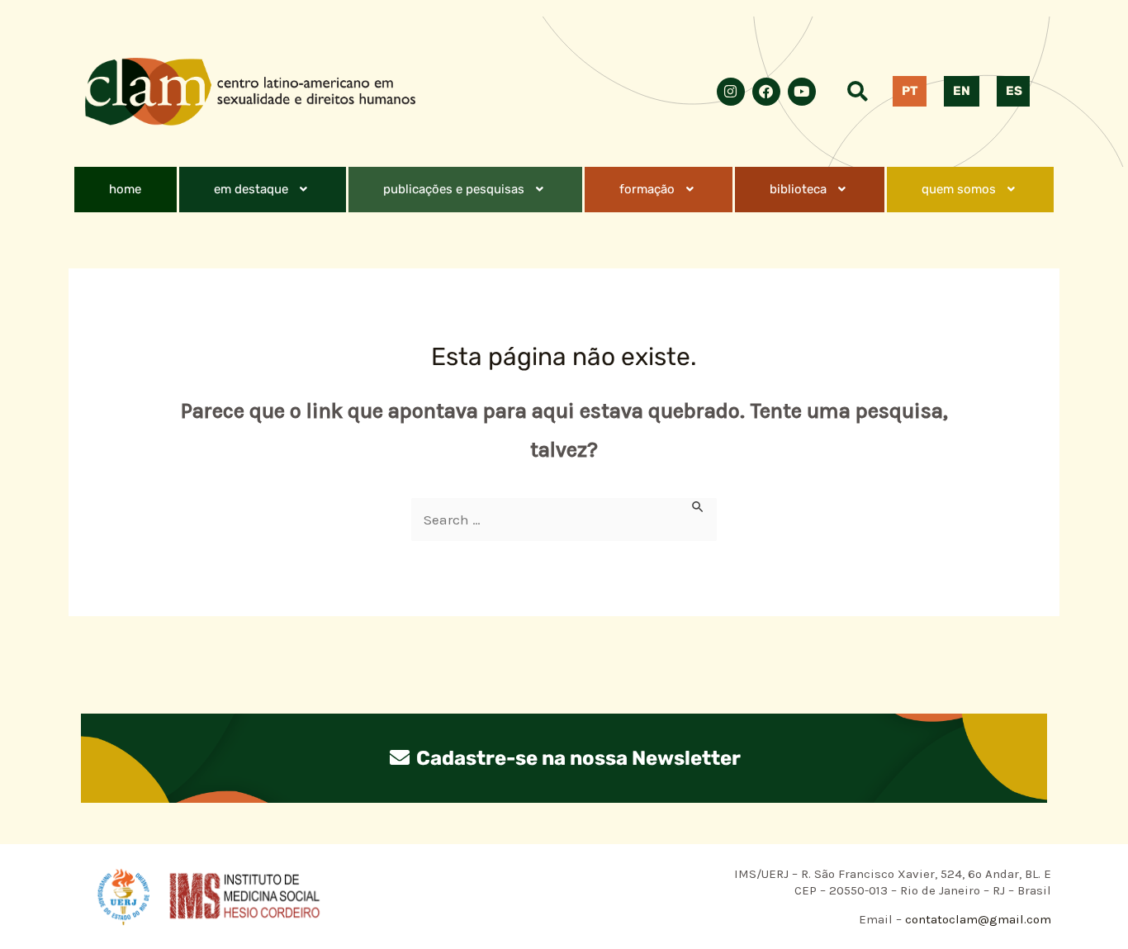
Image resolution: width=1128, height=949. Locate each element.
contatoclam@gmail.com (976, 919)
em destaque (251, 189)
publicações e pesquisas (453, 189)
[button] (262, 189)
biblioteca (798, 189)
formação (647, 189)
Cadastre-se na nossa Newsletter (576, 758)
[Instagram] (731, 92)
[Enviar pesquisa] (698, 506)
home (125, 189)
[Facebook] (766, 92)
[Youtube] (802, 92)
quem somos (959, 189)
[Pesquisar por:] (564, 519)
